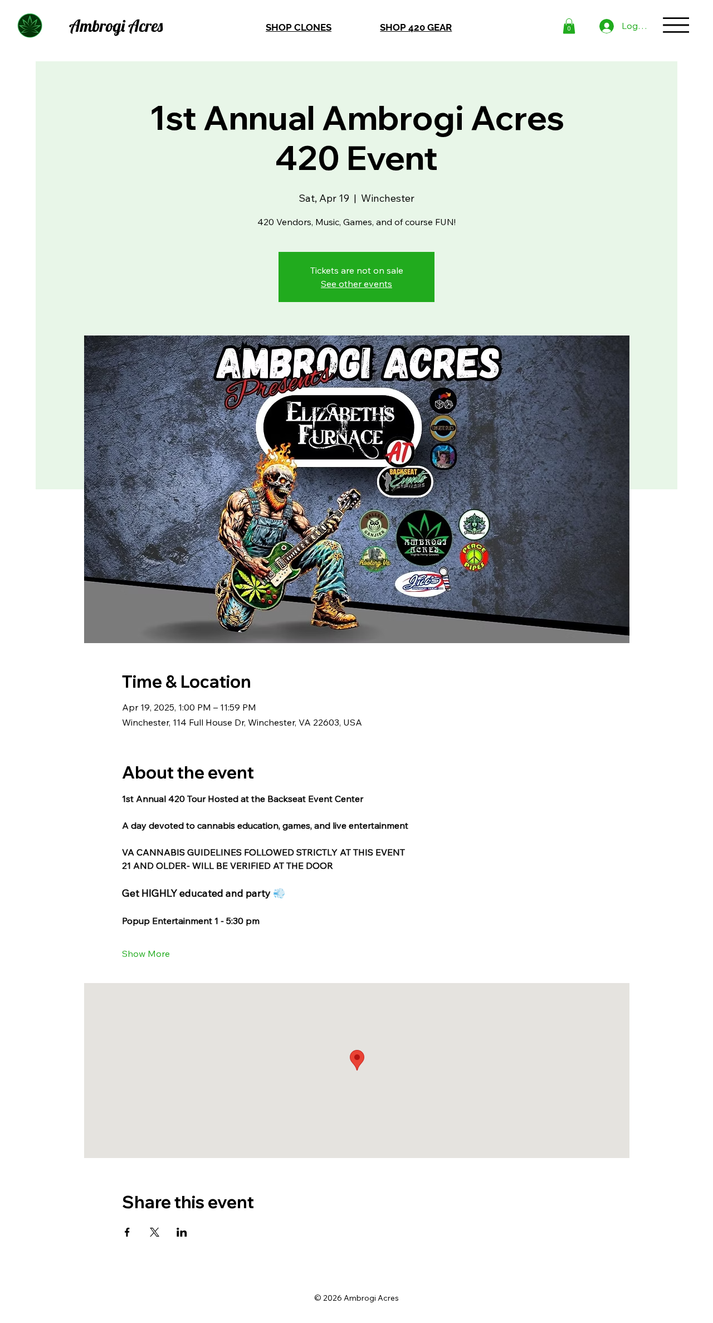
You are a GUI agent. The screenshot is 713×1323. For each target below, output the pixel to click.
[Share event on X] (154, 1232)
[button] (569, 25)
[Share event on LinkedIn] (182, 1232)
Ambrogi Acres (116, 25)
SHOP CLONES (298, 27)
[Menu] (676, 25)
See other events (356, 283)
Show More (146, 953)
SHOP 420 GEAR (416, 27)
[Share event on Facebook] (127, 1232)
